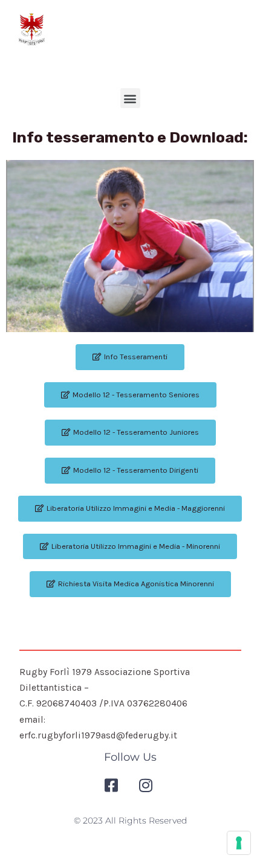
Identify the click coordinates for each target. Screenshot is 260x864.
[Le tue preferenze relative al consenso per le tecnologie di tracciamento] (238, 842)
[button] (130, 98)
